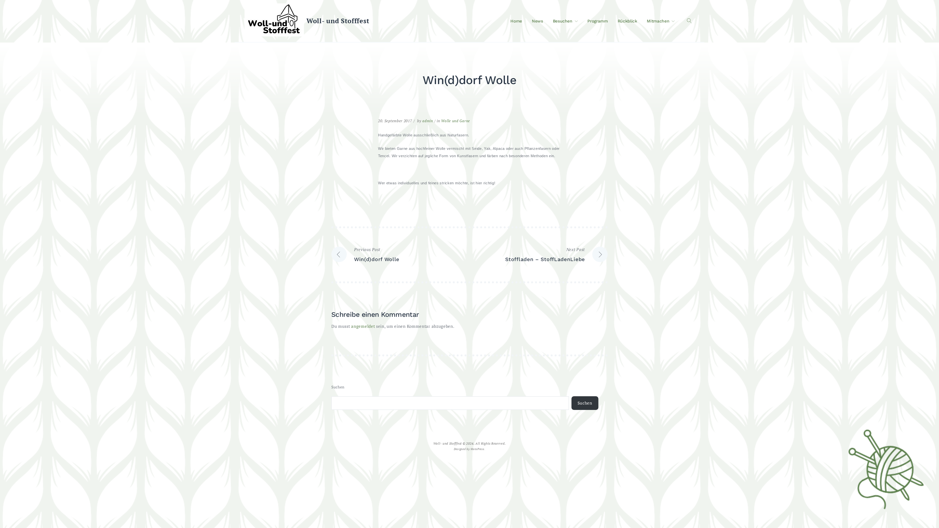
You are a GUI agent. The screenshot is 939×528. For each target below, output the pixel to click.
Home (516, 21)
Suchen (338, 387)
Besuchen (562, 21)
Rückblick (627, 21)
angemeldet (363, 326)
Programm (597, 21)
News (537, 21)
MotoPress (477, 449)
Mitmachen (658, 21)
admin (427, 120)
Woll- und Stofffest (337, 20)
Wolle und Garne (455, 120)
